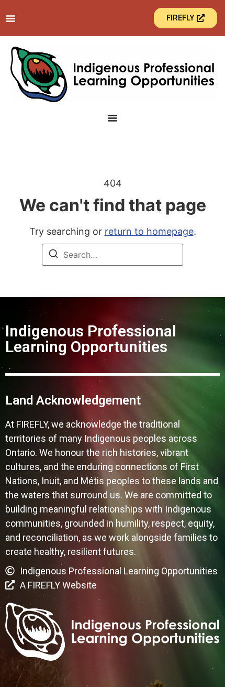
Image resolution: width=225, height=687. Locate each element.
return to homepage (149, 231)
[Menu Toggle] (10, 18)
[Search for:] (112, 255)
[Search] (53, 255)
